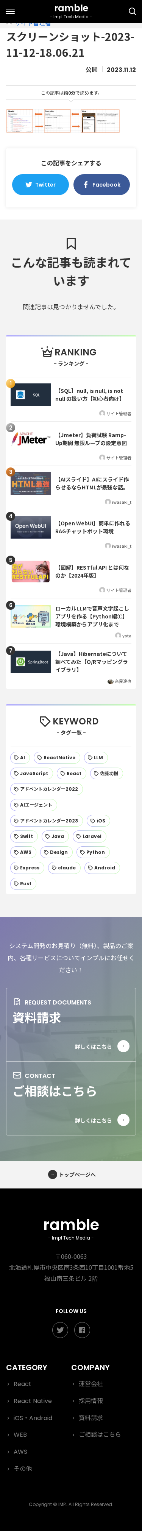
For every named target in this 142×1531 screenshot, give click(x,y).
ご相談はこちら (54, 1090)
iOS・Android (33, 1418)
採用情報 (91, 1401)
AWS (20, 1451)
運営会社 (91, 1384)
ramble (71, 1227)
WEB (20, 1434)
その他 (23, 1468)
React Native (33, 1401)
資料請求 (36, 1017)
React (22, 1384)
